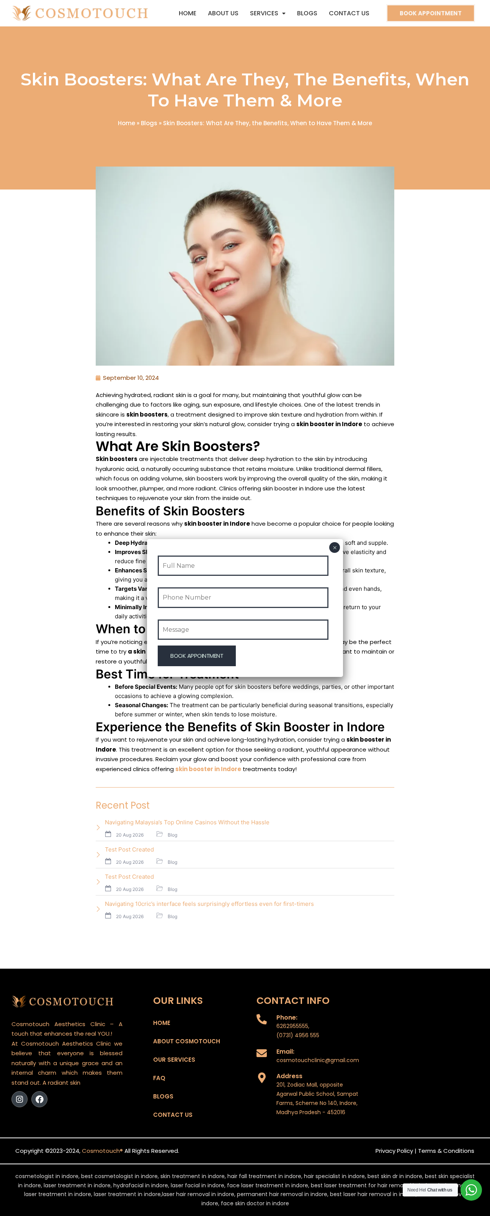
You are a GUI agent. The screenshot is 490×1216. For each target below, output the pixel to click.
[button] (267, 13)
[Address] (261, 1077)
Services (264, 13)
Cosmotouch (101, 1151)
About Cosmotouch (186, 1041)
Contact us (349, 13)
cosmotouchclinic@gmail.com (317, 1060)
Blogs (307, 13)
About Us (223, 13)
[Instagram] (19, 1099)
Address (289, 1076)
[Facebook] (39, 1099)
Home (187, 13)
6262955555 (292, 1026)
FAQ (159, 1078)
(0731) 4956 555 (297, 1035)
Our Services (174, 1060)
